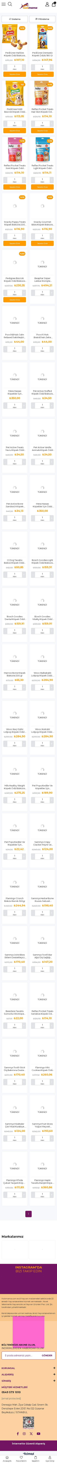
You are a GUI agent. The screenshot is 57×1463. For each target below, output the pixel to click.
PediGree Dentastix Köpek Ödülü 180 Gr (42, 54)
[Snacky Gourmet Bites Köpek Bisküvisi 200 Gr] (42, 206)
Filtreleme (43, 19)
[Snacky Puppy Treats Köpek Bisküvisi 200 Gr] (15, 206)
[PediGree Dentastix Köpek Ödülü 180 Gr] (42, 37)
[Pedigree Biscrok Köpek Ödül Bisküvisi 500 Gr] (15, 262)
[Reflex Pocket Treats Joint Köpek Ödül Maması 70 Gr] (15, 150)
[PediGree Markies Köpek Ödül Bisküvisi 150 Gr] (15, 37)
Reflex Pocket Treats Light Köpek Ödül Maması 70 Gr (42, 167)
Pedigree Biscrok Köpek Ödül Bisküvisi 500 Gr (14, 279)
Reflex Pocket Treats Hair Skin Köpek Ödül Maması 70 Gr (42, 110)
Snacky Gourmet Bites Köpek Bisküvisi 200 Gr (42, 223)
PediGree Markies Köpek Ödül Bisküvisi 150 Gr (14, 54)
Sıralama (16, 19)
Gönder (47, 1355)
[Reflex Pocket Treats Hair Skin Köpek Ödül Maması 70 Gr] (42, 93)
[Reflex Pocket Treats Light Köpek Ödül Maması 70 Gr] (42, 150)
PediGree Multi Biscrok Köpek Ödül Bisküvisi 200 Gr (14, 110)
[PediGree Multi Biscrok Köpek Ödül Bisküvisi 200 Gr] (15, 93)
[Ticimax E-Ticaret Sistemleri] (28, 1454)
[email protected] (11, 1398)
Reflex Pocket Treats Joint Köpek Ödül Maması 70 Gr (14, 167)
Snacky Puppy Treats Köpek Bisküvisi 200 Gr (14, 223)
